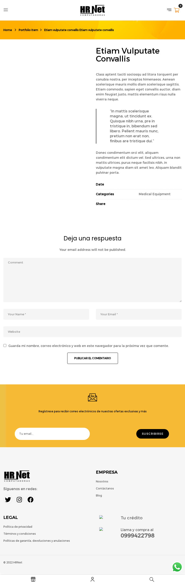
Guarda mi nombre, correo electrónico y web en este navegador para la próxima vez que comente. (88, 346)
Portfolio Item (28, 30)
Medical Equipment (155, 194)
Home (7, 30)
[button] (176, 11)
